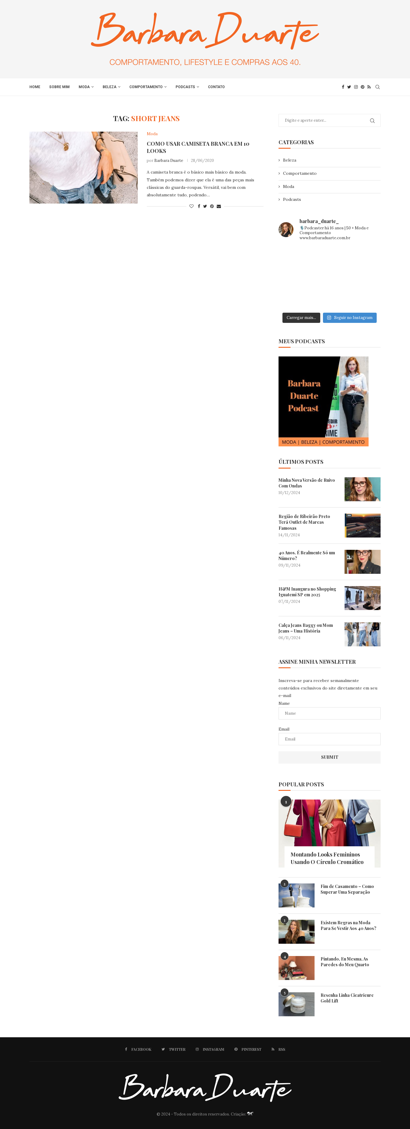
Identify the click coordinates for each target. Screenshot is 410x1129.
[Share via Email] (219, 206)
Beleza (109, 87)
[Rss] (369, 87)
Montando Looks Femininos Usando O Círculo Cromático (327, 858)
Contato (216, 87)
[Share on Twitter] (205, 206)
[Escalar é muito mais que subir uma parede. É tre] (364, 299)
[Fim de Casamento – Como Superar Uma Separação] (297, 895)
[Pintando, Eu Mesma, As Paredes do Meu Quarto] (297, 968)
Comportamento (146, 87)
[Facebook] (343, 87)
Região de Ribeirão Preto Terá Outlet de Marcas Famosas (304, 522)
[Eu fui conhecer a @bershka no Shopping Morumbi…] (364, 278)
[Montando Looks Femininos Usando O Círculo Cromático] (330, 834)
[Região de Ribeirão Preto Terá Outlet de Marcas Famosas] (363, 526)
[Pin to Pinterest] (212, 206)
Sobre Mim (59, 87)
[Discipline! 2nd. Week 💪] (330, 257)
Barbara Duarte (168, 160)
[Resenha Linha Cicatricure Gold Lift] (297, 1004)
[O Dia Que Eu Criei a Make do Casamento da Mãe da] (330, 299)
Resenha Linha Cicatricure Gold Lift (347, 998)
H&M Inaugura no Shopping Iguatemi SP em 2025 (307, 592)
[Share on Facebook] (199, 206)
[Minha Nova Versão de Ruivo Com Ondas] (363, 489)
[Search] (378, 87)
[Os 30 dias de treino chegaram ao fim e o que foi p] (295, 257)
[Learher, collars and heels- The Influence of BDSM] (330, 278)
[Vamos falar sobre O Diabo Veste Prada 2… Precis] (295, 278)
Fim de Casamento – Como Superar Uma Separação (347, 889)
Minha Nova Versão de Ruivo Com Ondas (307, 483)
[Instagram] (356, 87)
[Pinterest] (362, 87)
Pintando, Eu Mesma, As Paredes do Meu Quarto (345, 962)
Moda (84, 87)
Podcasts (185, 87)
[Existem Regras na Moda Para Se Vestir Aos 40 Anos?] (297, 932)
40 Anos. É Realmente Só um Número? (307, 556)
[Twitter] (349, 87)
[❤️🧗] (364, 257)
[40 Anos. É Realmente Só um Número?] (363, 562)
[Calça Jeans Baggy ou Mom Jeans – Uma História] (363, 634)
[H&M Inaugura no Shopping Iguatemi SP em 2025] (363, 598)
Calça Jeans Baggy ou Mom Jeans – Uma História (306, 628)
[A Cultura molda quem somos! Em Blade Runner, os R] (295, 299)
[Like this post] (191, 206)
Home (34, 87)
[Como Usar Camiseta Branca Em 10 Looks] (83, 168)
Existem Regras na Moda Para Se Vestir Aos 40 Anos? (348, 925)
